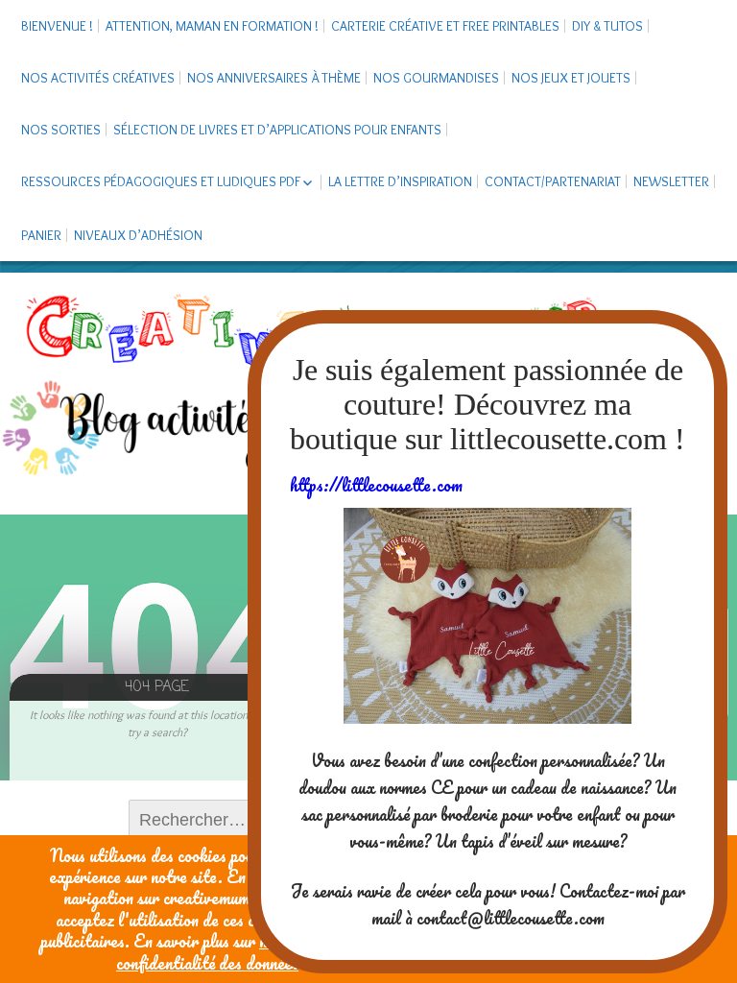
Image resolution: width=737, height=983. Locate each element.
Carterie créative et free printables (445, 26)
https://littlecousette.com (376, 484)
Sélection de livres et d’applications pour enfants (277, 129)
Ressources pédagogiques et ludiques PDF (160, 181)
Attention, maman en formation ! (212, 26)
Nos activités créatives (98, 77)
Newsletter (671, 181)
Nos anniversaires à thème (274, 77)
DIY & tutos (607, 26)
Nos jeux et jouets (570, 77)
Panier (41, 235)
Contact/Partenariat (553, 181)
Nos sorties (61, 129)
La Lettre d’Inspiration (400, 181)
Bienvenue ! (57, 26)
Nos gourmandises (436, 77)
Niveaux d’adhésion (138, 235)
